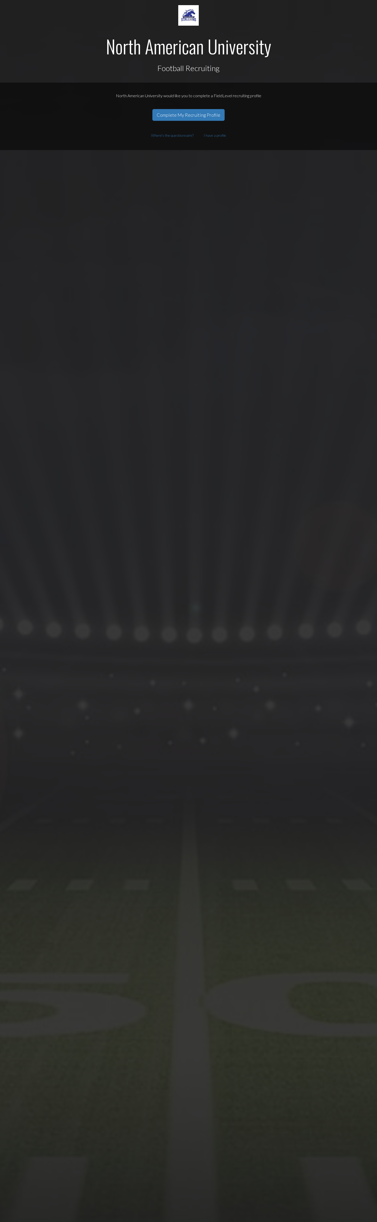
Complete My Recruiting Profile (188, 115)
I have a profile (215, 135)
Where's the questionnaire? (172, 135)
